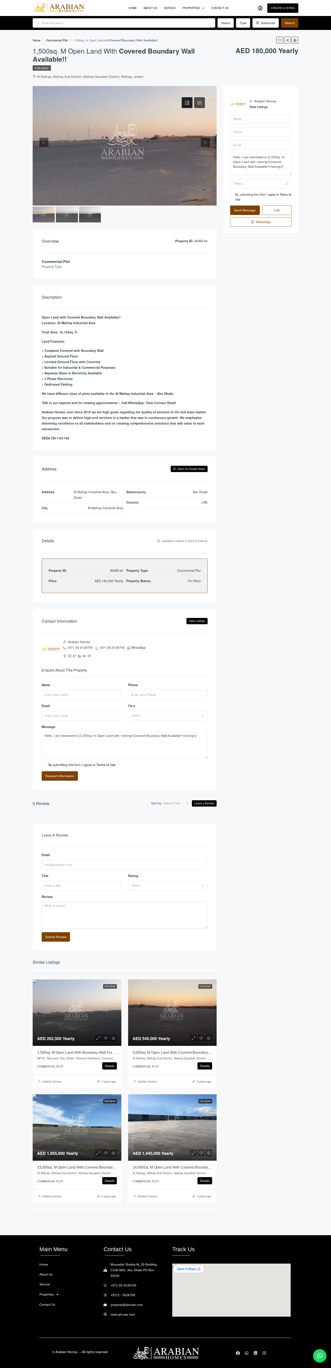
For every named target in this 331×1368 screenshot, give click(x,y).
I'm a (131, 705)
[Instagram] (264, 1353)
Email (46, 705)
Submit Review (55, 937)
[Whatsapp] (246, 1353)
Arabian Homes (51, 1081)
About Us (150, 8)
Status (225, 23)
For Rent (42, 68)
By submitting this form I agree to (82, 764)
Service (170, 8)
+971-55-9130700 (80, 647)
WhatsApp (138, 647)
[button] (67, 1294)
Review (47, 896)
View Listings (197, 621)
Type (243, 23)
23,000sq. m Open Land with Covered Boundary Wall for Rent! (87, 1167)
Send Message (245, 210)
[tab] (187, 102)
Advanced (267, 23)
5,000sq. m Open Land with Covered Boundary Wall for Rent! (182, 1052)
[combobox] (168, 715)
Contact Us (220, 8)
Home (133, 8)
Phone (133, 685)
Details (109, 1066)
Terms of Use (106, 764)
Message (48, 726)
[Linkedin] (255, 1353)
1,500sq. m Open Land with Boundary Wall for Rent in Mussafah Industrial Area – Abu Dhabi (111, 1052)
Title (45, 875)
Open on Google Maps (191, 468)
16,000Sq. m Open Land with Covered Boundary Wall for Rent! (183, 1167)
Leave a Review (204, 803)
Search (290, 23)
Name (46, 685)
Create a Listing (283, 8)
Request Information (59, 776)
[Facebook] (238, 1353)
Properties (191, 8)
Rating (133, 875)
